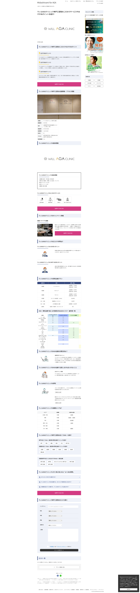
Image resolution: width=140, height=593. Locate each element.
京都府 (53, 449)
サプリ (89, 86)
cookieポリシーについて (58, 589)
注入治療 (89, 83)
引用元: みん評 (58, 392)
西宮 (56, 443)
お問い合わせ (41, 589)
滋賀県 (47, 449)
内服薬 (89, 80)
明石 (46, 443)
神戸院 (49, 461)
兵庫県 (65, 449)
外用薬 (99, 80)
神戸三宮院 (41, 41)
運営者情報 (46, 589)
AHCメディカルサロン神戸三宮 (60, 461)
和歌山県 (42, 452)
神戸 (41, 443)
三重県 (42, 449)
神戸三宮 (67, 443)
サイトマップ (101, 589)
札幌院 (71, 415)
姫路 (51, 443)
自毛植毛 (99, 86)
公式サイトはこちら (59, 84)
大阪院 (71, 423)
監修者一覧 (51, 589)
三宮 (61, 443)
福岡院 (71, 428)
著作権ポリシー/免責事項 (84, 589)
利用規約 (52, 546)
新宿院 (69, 417)
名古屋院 (72, 420)
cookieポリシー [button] (128, 586)
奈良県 (71, 449)
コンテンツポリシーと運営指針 (69, 589)
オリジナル (99, 83)
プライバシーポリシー (61, 546)
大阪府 (59, 449)
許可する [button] (128, 589)
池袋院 (73, 417)
